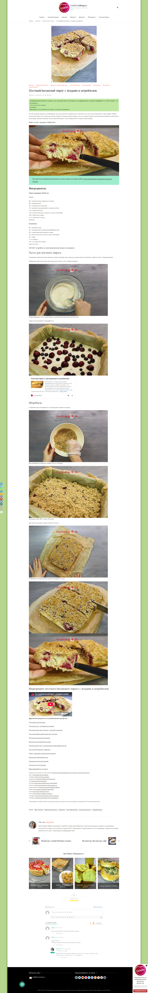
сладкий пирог (97, 810)
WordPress (107, 990)
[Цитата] (65, 917)
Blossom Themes (88, 990)
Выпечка (73, 17)
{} (71, 917)
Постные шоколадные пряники (39, 738)
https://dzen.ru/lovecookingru (40, 775)
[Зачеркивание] (59, 917)
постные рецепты (85, 810)
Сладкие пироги (33, 87)
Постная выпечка (75, 85)
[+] (73, 917)
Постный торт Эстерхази (37, 765)
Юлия (66, 951)
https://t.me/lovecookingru (42, 777)
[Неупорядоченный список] (63, 917)
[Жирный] (52, 917)
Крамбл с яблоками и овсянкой (62, 885)
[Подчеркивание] (56, 917)
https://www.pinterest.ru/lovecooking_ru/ (46, 785)
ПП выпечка (97, 85)
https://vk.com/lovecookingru (39, 781)
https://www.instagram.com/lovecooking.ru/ (47, 796)
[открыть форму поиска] (117, 7)
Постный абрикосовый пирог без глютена (43, 734)
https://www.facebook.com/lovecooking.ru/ (46, 798)
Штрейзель (33, 107)
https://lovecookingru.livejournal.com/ (45, 779)
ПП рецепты (91, 17)
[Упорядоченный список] (61, 917)
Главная (41, 17)
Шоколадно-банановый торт (38, 757)
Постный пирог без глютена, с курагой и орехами (45, 730)
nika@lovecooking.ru (38, 977)
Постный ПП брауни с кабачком (39, 750)
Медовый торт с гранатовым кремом (39, 885)
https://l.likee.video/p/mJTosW (40, 791)
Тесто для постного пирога (38, 105)
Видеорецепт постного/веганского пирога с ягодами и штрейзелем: (50, 109)
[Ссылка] (69, 917)
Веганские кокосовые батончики (40, 742)
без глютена (39, 810)
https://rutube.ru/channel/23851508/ (43, 789)
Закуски (64, 17)
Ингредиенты (34, 103)
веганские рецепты (51, 810)
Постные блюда (104, 17)
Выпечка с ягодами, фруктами (59, 85)
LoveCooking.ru (79, 5)
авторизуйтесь (99, 907)
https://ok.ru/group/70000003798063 (49, 787)
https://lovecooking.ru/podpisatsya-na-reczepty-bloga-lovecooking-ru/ (70, 773)
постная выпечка (72, 810)
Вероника (32, 95)
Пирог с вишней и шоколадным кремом (42, 753)
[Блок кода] (67, 917)
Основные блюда (53, 17)
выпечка (62, 810)
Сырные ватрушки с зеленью (108, 886)
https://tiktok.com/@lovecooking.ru (42, 794)
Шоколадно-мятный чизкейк (38, 761)
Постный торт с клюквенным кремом (41, 726)
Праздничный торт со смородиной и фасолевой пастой (47, 746)
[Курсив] (54, 917)
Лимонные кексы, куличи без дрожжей (85, 885)
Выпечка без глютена (42, 85)
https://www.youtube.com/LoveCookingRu (45, 783)
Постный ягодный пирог (37, 722)
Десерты (81, 17)
